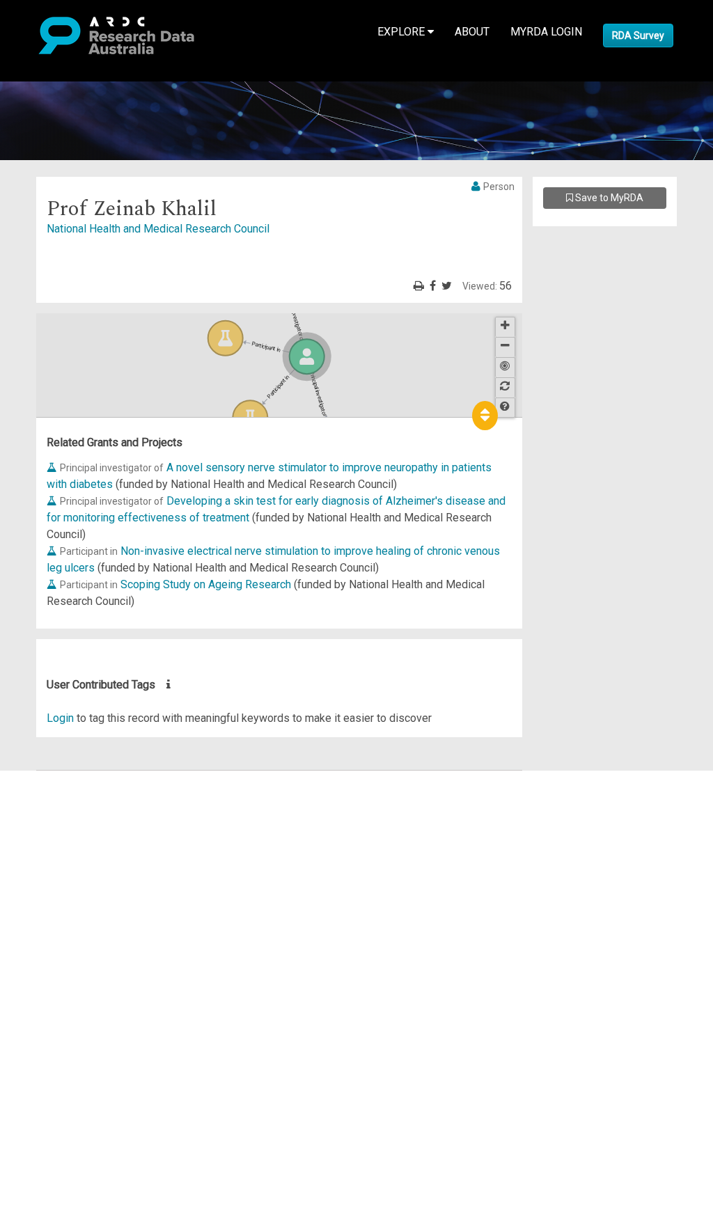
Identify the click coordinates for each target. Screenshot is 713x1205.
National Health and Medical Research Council (158, 228)
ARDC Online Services (97, 862)
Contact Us (69, 812)
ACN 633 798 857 (43, 962)
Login (60, 718)
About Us (65, 778)
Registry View (77, 878)
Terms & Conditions (91, 904)
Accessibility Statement (101, 937)
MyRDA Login (546, 31)
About (472, 31)
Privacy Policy (78, 920)
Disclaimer (69, 828)
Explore (402, 31)
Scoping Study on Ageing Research (205, 584)
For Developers (81, 845)
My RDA (63, 795)
